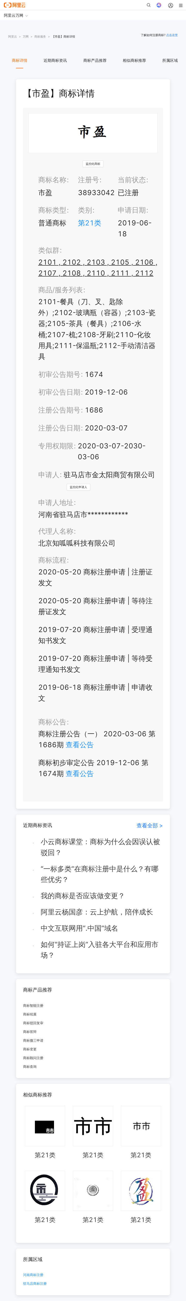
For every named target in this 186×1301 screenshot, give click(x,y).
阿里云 (12, 36)
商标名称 (52, 179)
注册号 (88, 179)
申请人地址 (55, 502)
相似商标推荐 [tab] (134, 60)
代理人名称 (55, 531)
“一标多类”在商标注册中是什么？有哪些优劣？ (99, 874)
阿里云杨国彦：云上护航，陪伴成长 (97, 912)
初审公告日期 (59, 392)
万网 (26, 36)
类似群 (48, 250)
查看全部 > (150, 825)
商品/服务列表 (60, 290)
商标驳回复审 (33, 1023)
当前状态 (132, 179)
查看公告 (80, 744)
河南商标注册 (33, 1275)
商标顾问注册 (33, 1058)
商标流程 (52, 560)
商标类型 (52, 210)
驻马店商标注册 (35, 1283)
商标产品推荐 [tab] (95, 60)
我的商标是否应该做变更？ (83, 895)
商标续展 (30, 1014)
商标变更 (30, 1049)
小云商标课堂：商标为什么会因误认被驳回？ (100, 847)
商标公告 (52, 722)
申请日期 (132, 210)
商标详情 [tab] (19, 60)
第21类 (89, 223)
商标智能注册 (33, 1005)
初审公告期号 (59, 374)
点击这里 (172, 35)
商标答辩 (30, 1032)
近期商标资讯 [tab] (55, 60)
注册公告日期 (59, 428)
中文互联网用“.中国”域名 (79, 928)
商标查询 (30, 1066)
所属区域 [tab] (170, 60)
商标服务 (40, 36)
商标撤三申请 (33, 1040)
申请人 (48, 474)
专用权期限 (55, 446)
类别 (85, 210)
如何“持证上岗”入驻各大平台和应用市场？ (99, 950)
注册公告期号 (59, 410)
